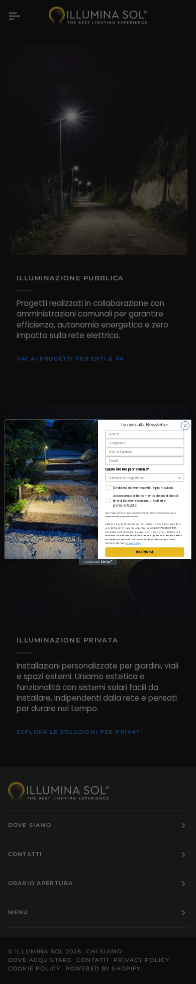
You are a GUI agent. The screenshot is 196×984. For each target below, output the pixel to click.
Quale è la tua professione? (127, 469)
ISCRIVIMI (144, 551)
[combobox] (143, 477)
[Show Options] (179, 477)
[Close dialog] (185, 425)
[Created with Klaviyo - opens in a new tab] (98, 561)
